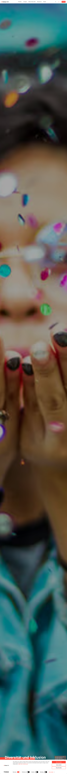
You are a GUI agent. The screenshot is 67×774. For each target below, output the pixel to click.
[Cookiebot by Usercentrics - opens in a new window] (6, 772)
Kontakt (63, 1)
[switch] (28, 772)
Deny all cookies (59, 767)
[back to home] (5, 1)
